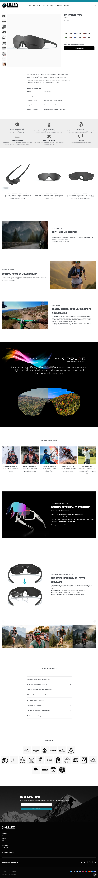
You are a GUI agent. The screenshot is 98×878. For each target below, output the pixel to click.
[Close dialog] (64, 420)
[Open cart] (95, 875)
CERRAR (49, 454)
